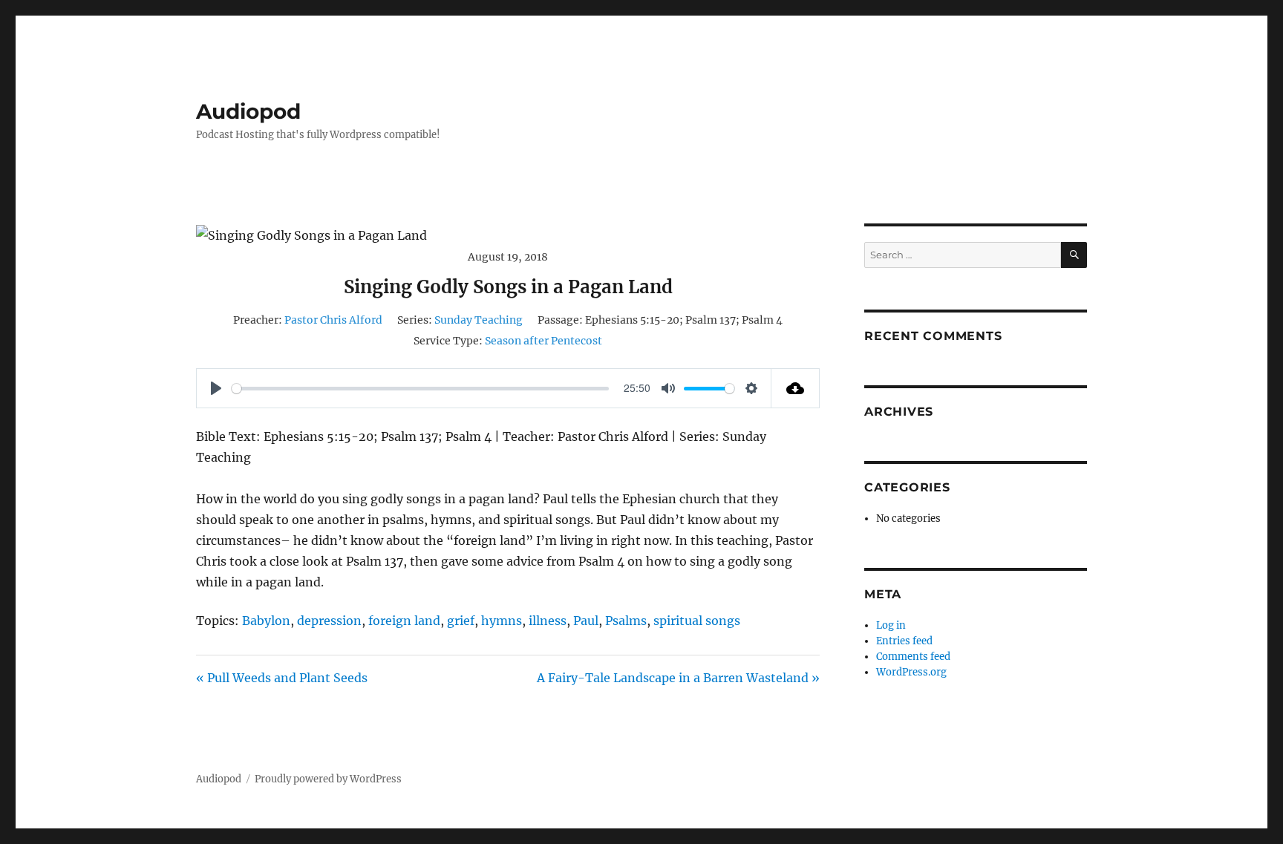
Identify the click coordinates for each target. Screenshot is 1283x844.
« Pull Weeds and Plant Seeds (282, 677)
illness (548, 620)
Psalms (626, 620)
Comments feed (913, 656)
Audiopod (248, 111)
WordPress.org (911, 672)
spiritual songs (696, 620)
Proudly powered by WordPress (328, 779)
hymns (501, 620)
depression (329, 620)
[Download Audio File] (795, 388)
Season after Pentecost (543, 340)
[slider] (420, 389)
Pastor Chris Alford (333, 320)
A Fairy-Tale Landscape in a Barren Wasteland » (678, 677)
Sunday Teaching (478, 320)
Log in (891, 625)
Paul (585, 620)
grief (460, 620)
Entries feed (904, 641)
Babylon (266, 620)
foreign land (404, 620)
